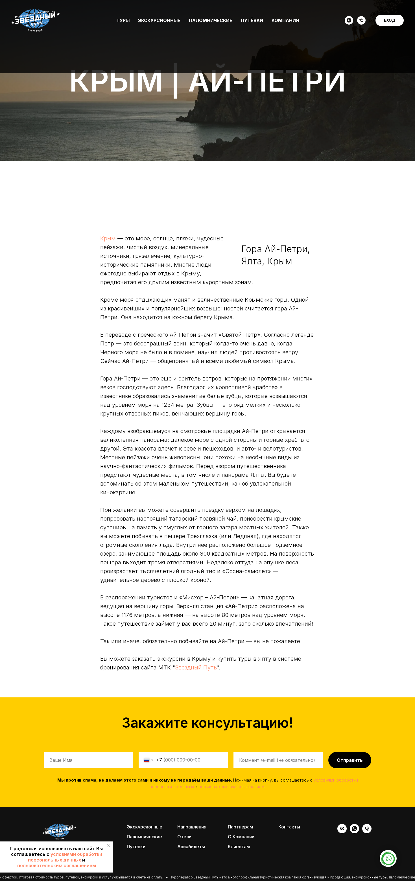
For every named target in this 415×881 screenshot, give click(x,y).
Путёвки (252, 20)
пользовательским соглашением (56, 865)
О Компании (241, 836)
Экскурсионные (159, 20)
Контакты (289, 827)
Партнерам (240, 827)
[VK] (342, 831)
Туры (123, 20)
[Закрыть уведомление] (109, 846)
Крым (108, 238)
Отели (184, 836)
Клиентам (239, 846)
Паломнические (210, 20)
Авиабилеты (191, 846)
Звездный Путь (196, 667)
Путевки (136, 846)
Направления (191, 827)
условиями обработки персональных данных (65, 857)
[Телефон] (361, 20)
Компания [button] (285, 20)
